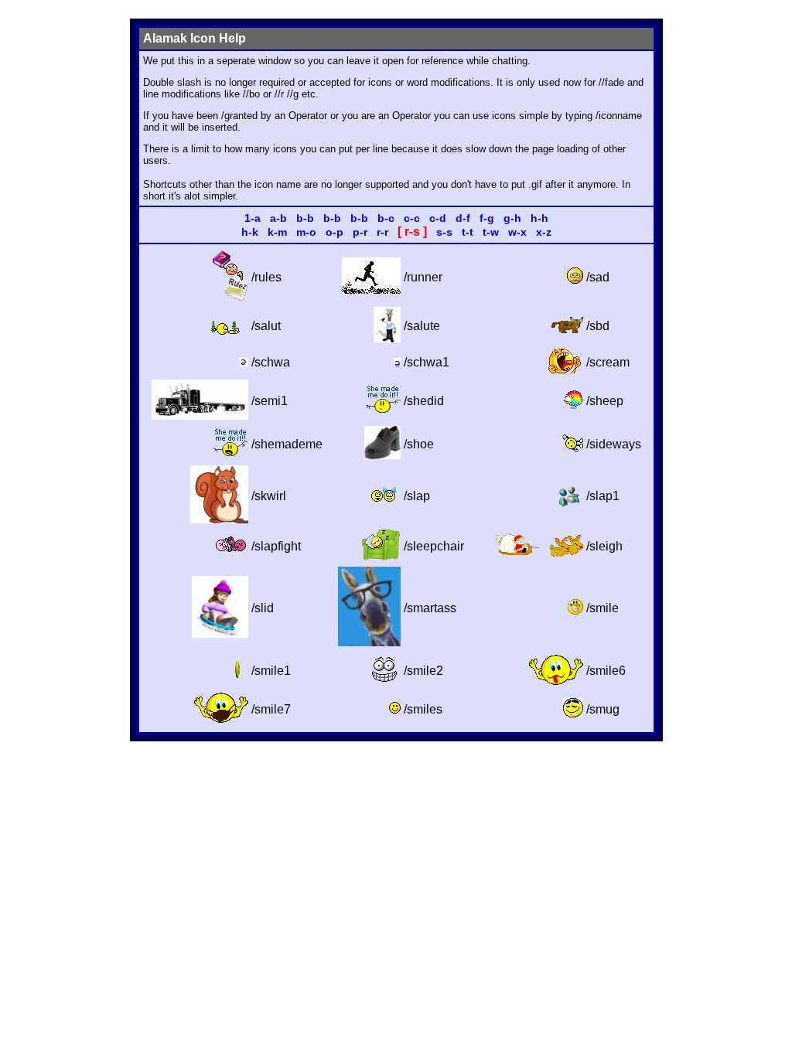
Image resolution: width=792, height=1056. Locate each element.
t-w (491, 232)
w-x (517, 232)
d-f (463, 218)
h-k (249, 232)
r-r (382, 232)
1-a (252, 218)
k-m (277, 232)
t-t (467, 232)
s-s (444, 232)
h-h (539, 218)
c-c (412, 218)
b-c (385, 218)
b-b (305, 218)
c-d (437, 218)
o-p (334, 232)
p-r (360, 232)
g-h (512, 218)
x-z (543, 232)
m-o (306, 232)
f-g (487, 218)
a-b (278, 218)
